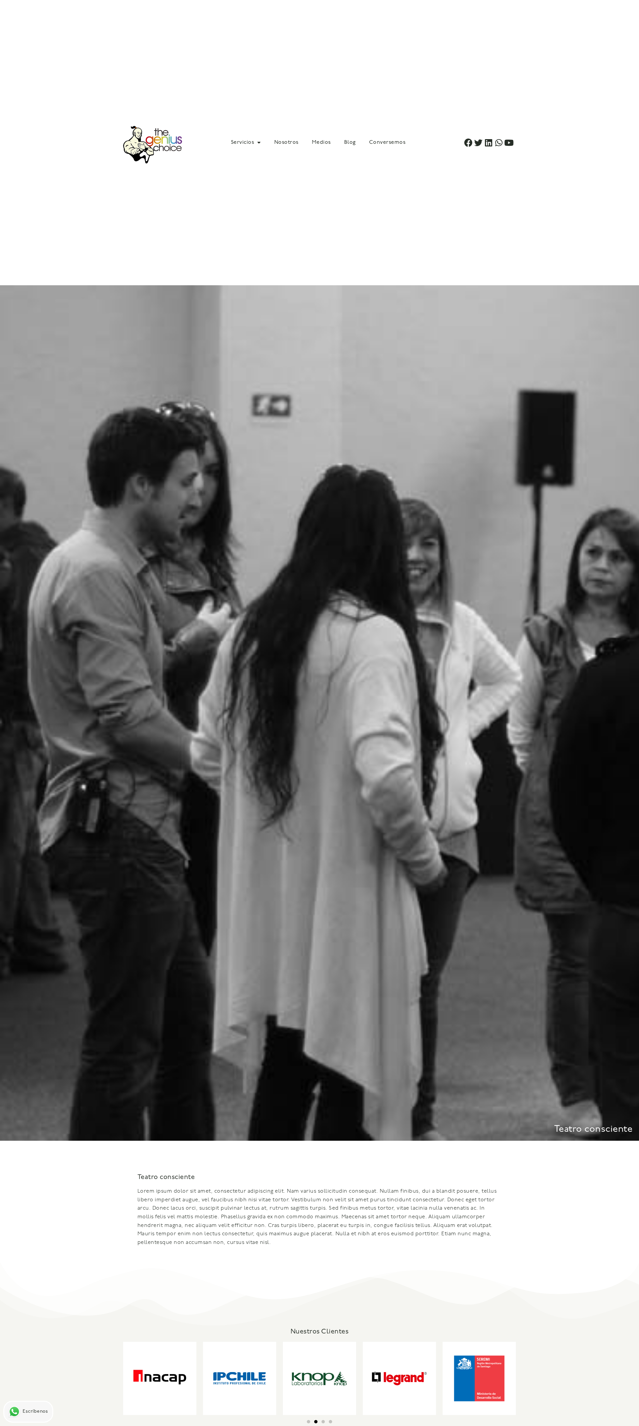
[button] (308, 1421)
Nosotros (286, 142)
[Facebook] (468, 142)
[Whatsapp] (499, 142)
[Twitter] (479, 142)
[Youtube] (509, 142)
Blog (350, 142)
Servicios (242, 142)
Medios (321, 142)
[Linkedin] (489, 142)
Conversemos (387, 142)
